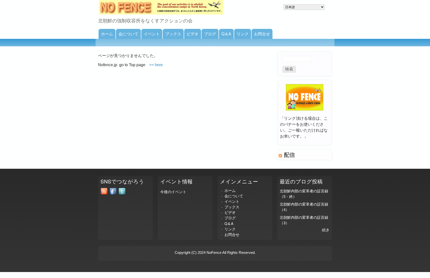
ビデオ (193, 34)
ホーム (107, 34)
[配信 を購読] (280, 153)
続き (325, 230)
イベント (152, 34)
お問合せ (262, 34)
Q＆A (226, 34)
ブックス (173, 34)
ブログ (210, 34)
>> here (156, 65)
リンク (243, 34)
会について (128, 34)
